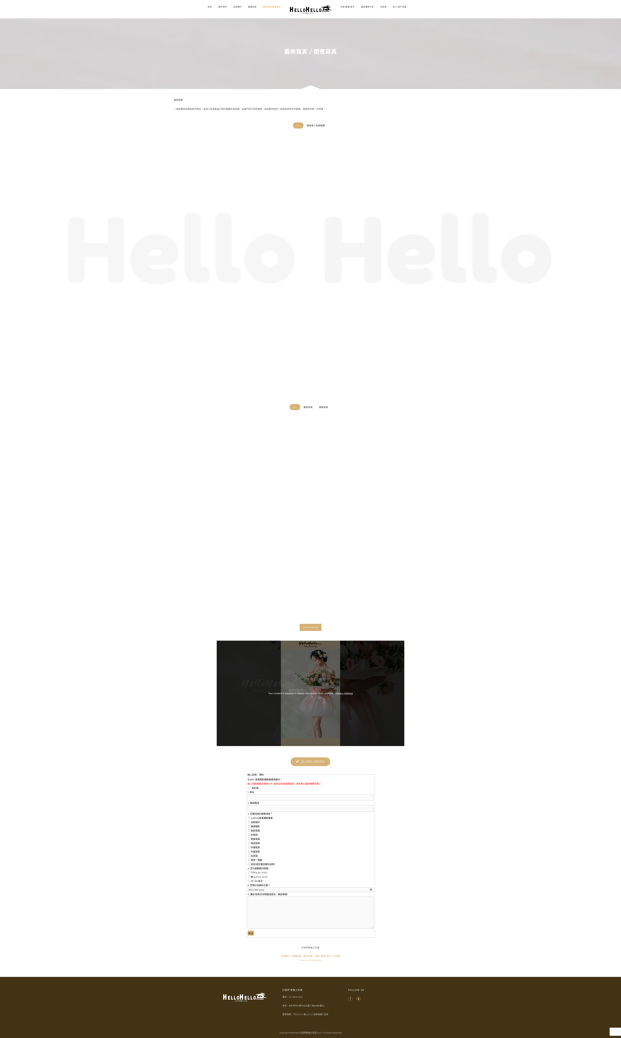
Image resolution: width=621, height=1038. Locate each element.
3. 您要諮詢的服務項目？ (260, 813)
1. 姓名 (252, 792)
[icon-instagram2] (359, 999)
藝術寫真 (308, 956)
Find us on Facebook (310, 960)
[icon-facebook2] (351, 999)
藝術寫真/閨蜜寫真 (272, 7)
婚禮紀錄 (252, 7)
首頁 (210, 7)
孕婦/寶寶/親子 (347, 7)
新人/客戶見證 (399, 7)
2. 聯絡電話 (254, 803)
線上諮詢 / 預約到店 (313, 761)
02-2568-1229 (296, 997)
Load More (310, 627)
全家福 (383, 7)
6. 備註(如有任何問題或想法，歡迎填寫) (268, 894)
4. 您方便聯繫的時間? (258, 868)
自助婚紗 (237, 7)
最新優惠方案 (367, 7)
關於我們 (222, 7)
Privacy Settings (344, 693)
